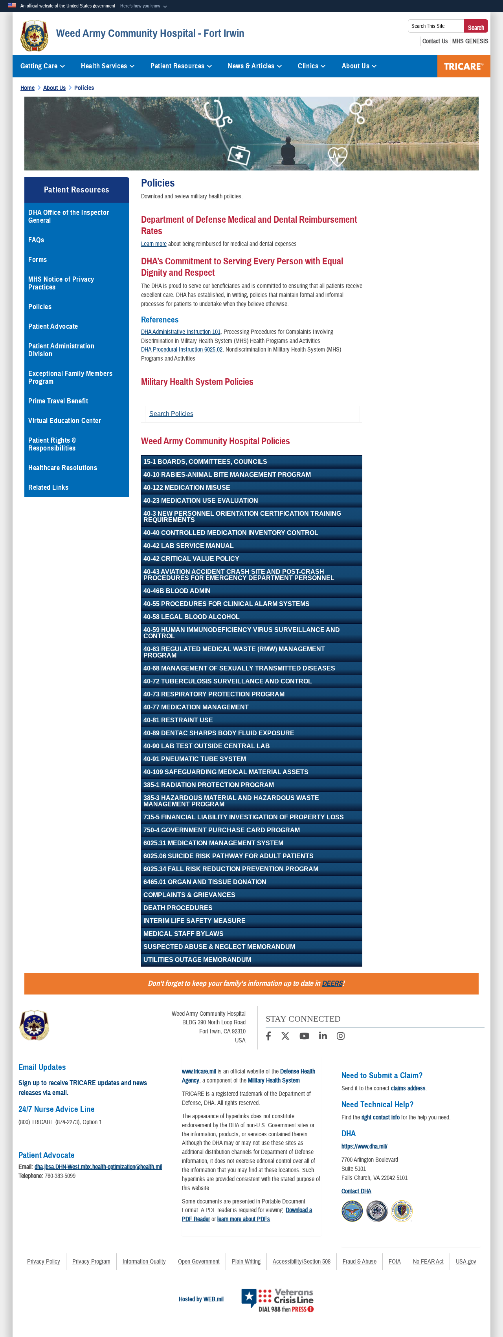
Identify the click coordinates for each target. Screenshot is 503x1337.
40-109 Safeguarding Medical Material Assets (225, 772)
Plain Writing (246, 1262)
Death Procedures (178, 908)
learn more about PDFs (243, 1219)
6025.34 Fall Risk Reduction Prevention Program (230, 869)
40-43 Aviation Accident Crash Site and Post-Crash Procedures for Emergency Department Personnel (238, 574)
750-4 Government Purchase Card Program (221, 830)
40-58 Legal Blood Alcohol (191, 617)
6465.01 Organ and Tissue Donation (204, 882)
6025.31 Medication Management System (213, 843)
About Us (355, 66)
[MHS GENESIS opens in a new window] (470, 41)
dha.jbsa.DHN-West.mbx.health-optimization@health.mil (98, 1167)
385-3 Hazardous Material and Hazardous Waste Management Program (231, 801)
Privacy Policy (43, 1262)
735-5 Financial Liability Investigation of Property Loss (243, 817)
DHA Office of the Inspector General (68, 216)
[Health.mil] (377, 1210)
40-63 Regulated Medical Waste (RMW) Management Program (234, 652)
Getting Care (39, 66)
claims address (408, 1088)
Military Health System (274, 1080)
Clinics (308, 66)
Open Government (199, 1262)
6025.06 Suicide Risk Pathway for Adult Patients (228, 856)
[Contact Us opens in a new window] (435, 41)
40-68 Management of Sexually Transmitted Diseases (239, 668)
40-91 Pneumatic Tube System (194, 759)
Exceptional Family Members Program (70, 377)
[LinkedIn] (323, 1037)
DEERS (332, 983)
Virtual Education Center (64, 420)
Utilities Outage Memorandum (197, 959)
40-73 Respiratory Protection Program (214, 694)
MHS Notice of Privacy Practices (61, 283)
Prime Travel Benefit (58, 401)
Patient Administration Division (61, 350)
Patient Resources (178, 66)
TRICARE (463, 66)
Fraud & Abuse (359, 1262)
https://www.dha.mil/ (364, 1146)
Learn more (154, 244)
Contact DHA (356, 1191)
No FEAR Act (428, 1262)
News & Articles (251, 66)
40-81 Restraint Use (178, 720)
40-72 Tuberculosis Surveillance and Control (227, 681)
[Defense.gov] (352, 1210)
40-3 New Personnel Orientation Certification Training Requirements (242, 516)
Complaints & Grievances (189, 895)
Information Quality (144, 1262)
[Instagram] (341, 1037)
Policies (39, 306)
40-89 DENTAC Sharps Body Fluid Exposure (218, 733)
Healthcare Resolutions (62, 467)
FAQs (36, 240)
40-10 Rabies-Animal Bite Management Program (227, 474)
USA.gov (466, 1262)
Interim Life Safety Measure (194, 921)
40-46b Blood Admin (177, 591)
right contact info (381, 1117)
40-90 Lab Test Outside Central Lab (206, 746)
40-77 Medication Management (196, 707)
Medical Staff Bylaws (183, 933)
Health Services (104, 66)
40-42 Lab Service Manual (188, 545)
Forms (37, 259)
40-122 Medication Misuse (186, 487)
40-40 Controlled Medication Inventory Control (230, 532)
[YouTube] (304, 1037)
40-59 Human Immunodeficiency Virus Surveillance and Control (241, 632)
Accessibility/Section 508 (301, 1262)
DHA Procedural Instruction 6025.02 (181, 349)
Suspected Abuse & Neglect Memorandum (219, 946)
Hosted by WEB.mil (201, 1299)
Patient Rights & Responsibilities (52, 444)
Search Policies (171, 413)
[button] (144, 6)
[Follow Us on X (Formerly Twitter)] (285, 1037)
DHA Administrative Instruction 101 (180, 332)
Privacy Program (91, 1262)
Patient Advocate (53, 326)
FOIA (395, 1262)
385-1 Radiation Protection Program (208, 785)
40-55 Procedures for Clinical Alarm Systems (226, 604)
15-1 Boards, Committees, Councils (205, 461)
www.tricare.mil (199, 1071)
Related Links (48, 487)
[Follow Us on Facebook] (268, 1037)
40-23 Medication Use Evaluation (200, 500)
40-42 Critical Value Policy (191, 558)
